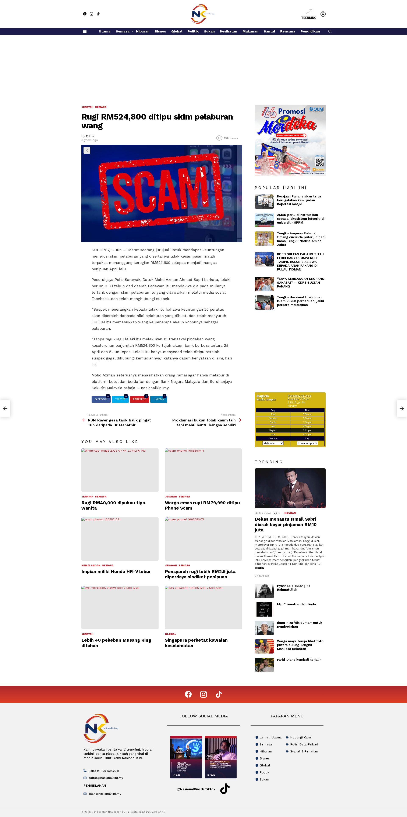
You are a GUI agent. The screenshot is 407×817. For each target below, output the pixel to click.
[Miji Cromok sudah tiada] (264, 609)
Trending (308, 18)
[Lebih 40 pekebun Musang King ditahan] (120, 607)
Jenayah (87, 496)
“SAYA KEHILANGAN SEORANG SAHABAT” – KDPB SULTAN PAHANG (300, 282)
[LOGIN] (323, 14)
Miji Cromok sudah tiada (296, 604)
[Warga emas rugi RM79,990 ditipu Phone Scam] (203, 470)
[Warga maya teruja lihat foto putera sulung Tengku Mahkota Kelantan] (264, 646)
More (259, 568)
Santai (269, 31)
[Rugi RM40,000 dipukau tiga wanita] (120, 470)
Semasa (123, 31)
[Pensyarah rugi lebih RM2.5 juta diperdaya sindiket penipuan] (203, 539)
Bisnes (160, 31)
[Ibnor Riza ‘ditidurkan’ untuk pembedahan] (264, 628)
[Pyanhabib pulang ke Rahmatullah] (264, 591)
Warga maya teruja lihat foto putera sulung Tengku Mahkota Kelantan (300, 645)
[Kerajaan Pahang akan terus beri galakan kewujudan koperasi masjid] (264, 201)
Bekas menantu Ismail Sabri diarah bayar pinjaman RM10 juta (286, 524)
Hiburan (142, 31)
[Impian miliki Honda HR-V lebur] (120, 539)
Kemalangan (90, 565)
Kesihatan (228, 31)
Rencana (287, 31)
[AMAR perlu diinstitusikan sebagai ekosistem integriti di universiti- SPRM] (264, 220)
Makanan (250, 31)
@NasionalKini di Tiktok (196, 789)
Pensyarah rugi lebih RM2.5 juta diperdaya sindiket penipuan (200, 574)
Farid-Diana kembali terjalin (299, 660)
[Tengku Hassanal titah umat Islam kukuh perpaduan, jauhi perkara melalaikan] (264, 302)
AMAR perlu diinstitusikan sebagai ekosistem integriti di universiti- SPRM (301, 218)
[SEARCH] (330, 31)
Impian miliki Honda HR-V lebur (116, 571)
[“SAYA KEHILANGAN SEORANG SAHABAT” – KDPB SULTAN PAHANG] (264, 284)
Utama (104, 31)
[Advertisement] (203, 66)
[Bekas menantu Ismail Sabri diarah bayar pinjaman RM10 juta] (290, 488)
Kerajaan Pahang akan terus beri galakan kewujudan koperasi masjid (299, 200)
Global (176, 31)
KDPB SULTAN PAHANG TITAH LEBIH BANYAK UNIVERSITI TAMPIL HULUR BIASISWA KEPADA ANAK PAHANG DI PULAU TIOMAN (300, 261)
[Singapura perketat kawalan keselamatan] (203, 607)
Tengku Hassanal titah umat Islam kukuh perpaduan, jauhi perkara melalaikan (300, 301)
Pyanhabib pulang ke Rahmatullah (293, 588)
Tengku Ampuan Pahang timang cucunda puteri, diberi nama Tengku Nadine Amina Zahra (301, 239)
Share (87, 150)
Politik (193, 31)
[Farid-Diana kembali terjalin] (264, 665)
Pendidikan (310, 31)
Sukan (209, 31)
